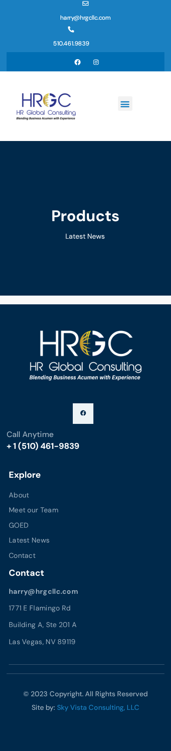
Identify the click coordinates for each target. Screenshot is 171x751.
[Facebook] (77, 61)
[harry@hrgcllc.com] (85, 3)
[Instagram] (96, 61)
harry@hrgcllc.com (85, 17)
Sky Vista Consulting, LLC (98, 707)
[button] (125, 103)
